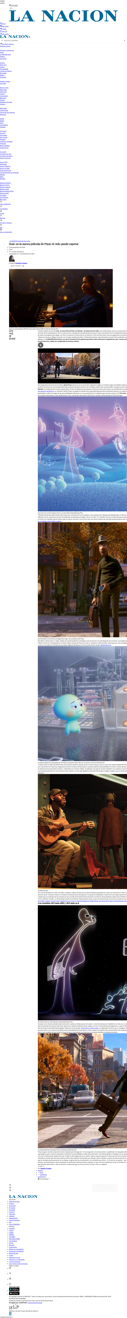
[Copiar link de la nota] (10, 336)
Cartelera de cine (5, 154)
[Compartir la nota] (10, 333)
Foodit (4, 29)
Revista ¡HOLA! (4, 185)
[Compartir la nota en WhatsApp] (12, 333)
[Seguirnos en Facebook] (10, 1268)
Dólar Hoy (3, 65)
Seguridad (3, 90)
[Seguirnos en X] (10, 1274)
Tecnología (3, 135)
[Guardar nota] (10, 331)
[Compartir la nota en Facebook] (10, 339)
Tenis (1, 123)
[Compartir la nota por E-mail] (14, 339)
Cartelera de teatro (6, 156)
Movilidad (3, 73)
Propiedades (4, 69)
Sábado (2, 175)
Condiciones (31, 1303)
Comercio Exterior (6, 71)
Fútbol (2, 119)
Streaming (43, 1175)
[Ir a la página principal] (63, 21)
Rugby (2, 121)
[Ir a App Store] (14, 1294)
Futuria (2, 63)
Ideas (2, 177)
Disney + (40, 1170)
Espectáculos (21, 241)
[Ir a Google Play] (14, 1290)
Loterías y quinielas (6, 141)
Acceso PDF (4, 162)
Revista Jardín (4, 193)
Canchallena (4, 125)
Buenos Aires (4, 88)
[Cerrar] (29, 37)
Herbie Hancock (106, 645)
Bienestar (3, 98)
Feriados (3, 139)
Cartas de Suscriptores (7, 112)
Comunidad (4, 96)
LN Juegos (3, 131)
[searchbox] (62, 41)
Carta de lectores (5, 170)
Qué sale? (3, 152)
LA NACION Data (5, 54)
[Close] (10, 1185)
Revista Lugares (5, 187)
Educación (3, 92)
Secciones (5, 26)
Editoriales (3, 108)
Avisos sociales (5, 168)
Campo (2, 67)
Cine (28, 241)
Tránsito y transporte (7, 50)
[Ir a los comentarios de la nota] (12, 331)
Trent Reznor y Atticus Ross (90, 1028)
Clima (2, 52)
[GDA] (14, 1309)
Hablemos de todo (6, 102)
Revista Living (4, 189)
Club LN (4, 31)
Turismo (2, 133)
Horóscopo (3, 137)
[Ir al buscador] (11, 8)
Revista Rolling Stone (7, 191)
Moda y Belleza (5, 146)
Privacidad (38, 1303)
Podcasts (3, 144)
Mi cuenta (5, 34)
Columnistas (4, 110)
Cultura (2, 94)
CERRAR (2, 1)
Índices (2, 75)
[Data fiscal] (10, 1315)
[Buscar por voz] (124, 40)
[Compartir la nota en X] (12, 339)
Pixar (41, 1173)
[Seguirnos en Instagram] (10, 1279)
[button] (63, 134)
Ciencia (2, 100)
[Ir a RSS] (10, 1284)
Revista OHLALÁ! (5, 183)
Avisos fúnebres (5, 166)
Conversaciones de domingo (9, 173)
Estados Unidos (5, 81)
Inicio (4, 24)
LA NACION (13, 241)
